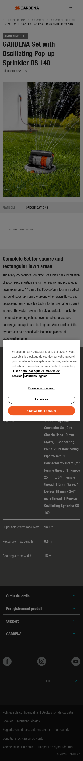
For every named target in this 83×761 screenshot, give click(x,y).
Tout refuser (41, 399)
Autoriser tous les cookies (41, 410)
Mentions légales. (36, 376)
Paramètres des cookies (41, 388)
